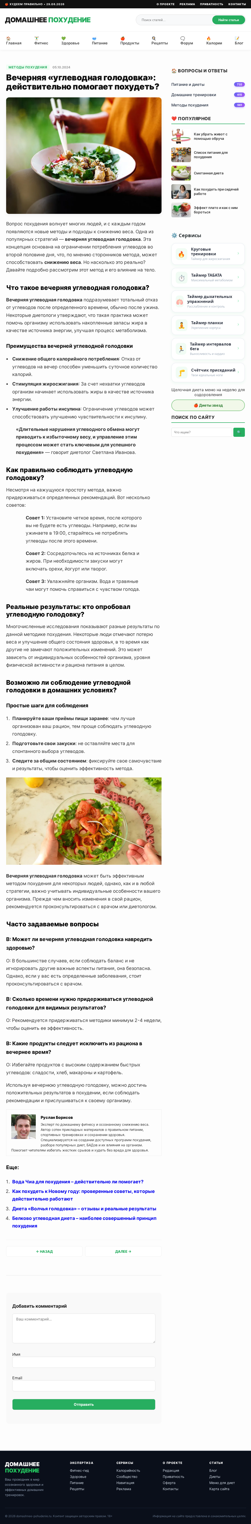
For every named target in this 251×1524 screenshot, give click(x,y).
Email (17, 1377)
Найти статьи (228, 20)
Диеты (214, 1476)
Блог (213, 1470)
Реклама (187, 4)
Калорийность (128, 1470)
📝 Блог (239, 40)
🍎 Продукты (129, 40)
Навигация (125, 1483)
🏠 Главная (14, 40)
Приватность (212, 4)
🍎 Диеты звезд (208, 405)
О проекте (166, 4)
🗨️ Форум (186, 40)
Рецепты (77, 1489)
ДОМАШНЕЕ (47, 20)
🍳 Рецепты (159, 40)
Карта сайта (219, 1489)
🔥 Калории (214, 40)
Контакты (237, 4)
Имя (16, 1354)
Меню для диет (222, 1483)
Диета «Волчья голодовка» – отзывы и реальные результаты (84, 1209)
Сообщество (126, 1476)
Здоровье (78, 1476)
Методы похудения (28, 67)
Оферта (169, 1483)
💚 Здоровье (70, 40)
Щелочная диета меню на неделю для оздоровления (208, 392)
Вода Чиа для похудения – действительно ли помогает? (78, 1182)
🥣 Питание (100, 40)
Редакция (171, 1470)
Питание (77, 1483)
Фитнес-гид (79, 1470)
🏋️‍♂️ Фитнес (41, 40)
